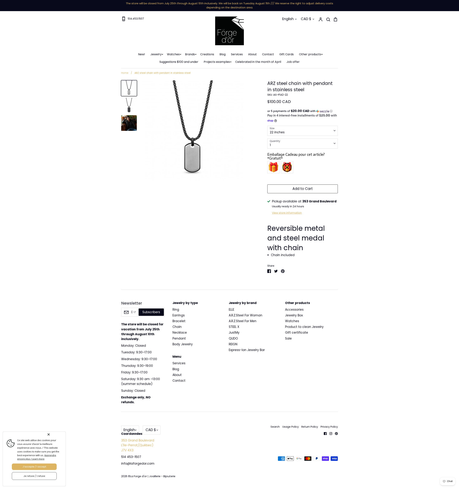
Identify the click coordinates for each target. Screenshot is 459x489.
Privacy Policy (329, 427)
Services (237, 54)
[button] (302, 111)
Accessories (294, 309)
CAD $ (306, 19)
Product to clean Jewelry (304, 327)
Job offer (293, 62)
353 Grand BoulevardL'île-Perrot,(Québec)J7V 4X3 (137, 445)
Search (275, 427)
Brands (190, 54)
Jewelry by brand (243, 303)
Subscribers (151, 312)
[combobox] (302, 131)
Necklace (179, 332)
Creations (207, 54)
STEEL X (234, 327)
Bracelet (178, 321)
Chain (177, 327)
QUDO (233, 338)
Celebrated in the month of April (258, 62)
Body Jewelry (182, 344)
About (252, 54)
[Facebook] (324, 433)
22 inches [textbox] (277, 132)
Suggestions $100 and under (178, 62)
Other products (310, 54)
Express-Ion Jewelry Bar (247, 350)
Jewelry (156, 54)
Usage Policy (290, 427)
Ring (175, 309)
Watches (173, 54)
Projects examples (217, 62)
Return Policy (309, 427)
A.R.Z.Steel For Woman (245, 315)
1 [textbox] (270, 145)
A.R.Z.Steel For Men (242, 321)
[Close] (56, 434)
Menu (176, 356)
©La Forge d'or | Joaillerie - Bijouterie (151, 476)
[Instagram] (329, 433)
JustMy (234, 332)
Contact (268, 54)
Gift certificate (296, 332)
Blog (222, 54)
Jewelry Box (294, 315)
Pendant (179, 338)
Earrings (178, 315)
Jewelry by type (185, 303)
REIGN (233, 344)
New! (141, 54)
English (288, 19)
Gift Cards (286, 54)
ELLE (231, 309)
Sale (288, 338)
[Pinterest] (335, 433)
